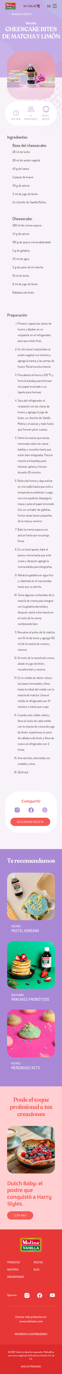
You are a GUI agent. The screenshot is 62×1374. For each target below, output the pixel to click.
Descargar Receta (30, 821)
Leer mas (20, 1215)
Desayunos (17, 995)
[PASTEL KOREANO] (31, 896)
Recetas (38, 1262)
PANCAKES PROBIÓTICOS (30, 999)
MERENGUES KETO (25, 1067)
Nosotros (13, 1269)
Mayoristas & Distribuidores (31, 1334)
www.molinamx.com (31, 1321)
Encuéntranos (15, 1276)
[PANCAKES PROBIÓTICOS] (31, 965)
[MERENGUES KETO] (31, 1033)
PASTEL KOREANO (25, 930)
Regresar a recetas (22, 14)
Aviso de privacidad (31, 1366)
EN (49, 6)
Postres (16, 926)
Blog (36, 1269)
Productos (13, 1262)
